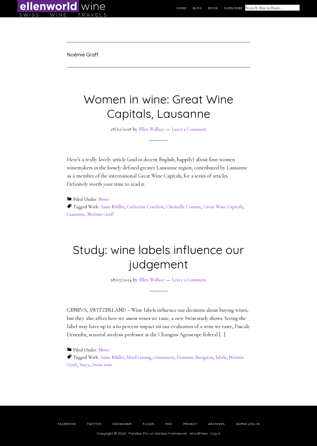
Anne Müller (112, 207)
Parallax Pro (139, 433)
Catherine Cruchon (145, 207)
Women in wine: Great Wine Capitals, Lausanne (158, 106)
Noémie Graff (100, 214)
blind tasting (139, 357)
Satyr (84, 365)
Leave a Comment (189, 129)
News (103, 199)
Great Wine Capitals (223, 207)
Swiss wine (102, 365)
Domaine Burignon (195, 357)
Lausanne (76, 214)
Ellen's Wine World (61, 8)
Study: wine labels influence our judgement (158, 256)
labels (221, 357)
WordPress (199, 433)
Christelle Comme (183, 207)
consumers (164, 357)
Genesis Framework (171, 433)
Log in (215, 433)
